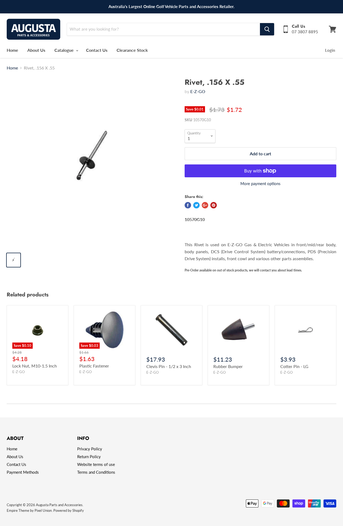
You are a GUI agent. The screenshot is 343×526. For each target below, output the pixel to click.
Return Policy (89, 456)
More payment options (260, 183)
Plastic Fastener (94, 365)
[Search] (267, 29)
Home (12, 50)
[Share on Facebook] (188, 205)
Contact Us (96, 50)
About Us (36, 50)
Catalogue (64, 50)
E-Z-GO (197, 91)
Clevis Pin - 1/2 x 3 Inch (168, 366)
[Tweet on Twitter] (196, 205)
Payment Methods (23, 472)
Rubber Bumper (228, 366)
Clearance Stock (132, 50)
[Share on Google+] (205, 205)
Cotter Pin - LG (294, 366)
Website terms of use (96, 464)
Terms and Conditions (96, 472)
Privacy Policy (89, 448)
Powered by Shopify (68, 510)
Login (330, 50)
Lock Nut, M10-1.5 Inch (34, 365)
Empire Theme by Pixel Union (29, 510)
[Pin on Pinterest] (213, 205)
